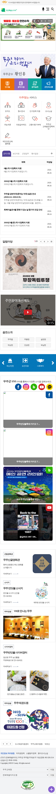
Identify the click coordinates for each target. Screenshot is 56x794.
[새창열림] (28, 268)
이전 (3, 362)
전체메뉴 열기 (47, 9)
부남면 (43, 345)
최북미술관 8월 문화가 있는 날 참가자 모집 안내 (23, 210)
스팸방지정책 (31, 753)
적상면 (10, 345)
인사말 (7, 87)
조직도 (7, 111)
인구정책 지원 (35, 111)
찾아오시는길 (43, 753)
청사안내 (21, 111)
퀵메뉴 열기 (51, 789)
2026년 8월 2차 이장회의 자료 (15, 181)
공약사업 (21, 87)
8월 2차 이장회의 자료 (12, 168)
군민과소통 (48, 87)
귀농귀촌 (7, 125)
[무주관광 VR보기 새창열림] (26, 627)
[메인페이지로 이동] (9, 10)
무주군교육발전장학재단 (48, 126)
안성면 (26, 345)
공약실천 (35, 87)
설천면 (43, 339)
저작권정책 (20, 753)
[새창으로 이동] (28, 785)
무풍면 (26, 339)
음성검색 (43, 9)
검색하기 (52, 9)
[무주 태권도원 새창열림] (26, 719)
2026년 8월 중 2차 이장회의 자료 (17, 223)
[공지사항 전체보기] (51, 153)
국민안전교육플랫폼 (7, 142)
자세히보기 (7, 574)
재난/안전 (10, 366)
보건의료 (25, 366)
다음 (53, 362)
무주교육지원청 (21, 744)
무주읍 (10, 339)
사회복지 (40, 366)
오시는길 (48, 111)
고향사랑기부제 (35, 125)
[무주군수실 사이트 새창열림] (17, 66)
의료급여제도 (21, 125)
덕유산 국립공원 (35, 744)
